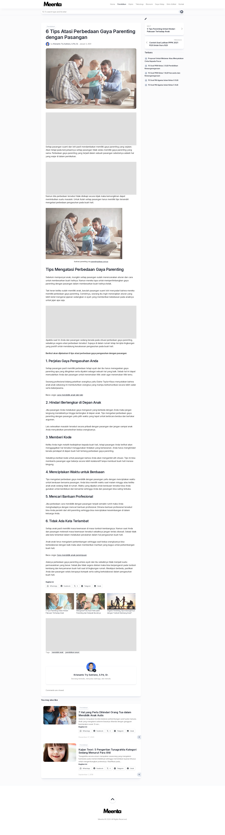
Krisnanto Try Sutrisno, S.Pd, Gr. (65, 44)
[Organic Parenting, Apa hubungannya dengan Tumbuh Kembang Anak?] (121, 601)
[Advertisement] (91, 128)
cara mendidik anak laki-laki (70, 395)
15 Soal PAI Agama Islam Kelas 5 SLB (163, 85)
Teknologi (139, 4)
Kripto (130, 4)
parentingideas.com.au (99, 261)
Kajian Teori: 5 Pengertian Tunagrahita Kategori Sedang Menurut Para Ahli (108, 751)
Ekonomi (149, 4)
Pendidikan (121, 4)
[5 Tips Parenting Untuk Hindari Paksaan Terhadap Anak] (60, 601)
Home (112, 4)
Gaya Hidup (159, 4)
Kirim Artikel (171, 4)
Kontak (181, 4)
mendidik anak (57, 652)
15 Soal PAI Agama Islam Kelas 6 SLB (163, 80)
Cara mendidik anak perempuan (72, 555)
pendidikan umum (72, 652)
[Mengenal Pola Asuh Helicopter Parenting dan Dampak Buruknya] (90, 601)
